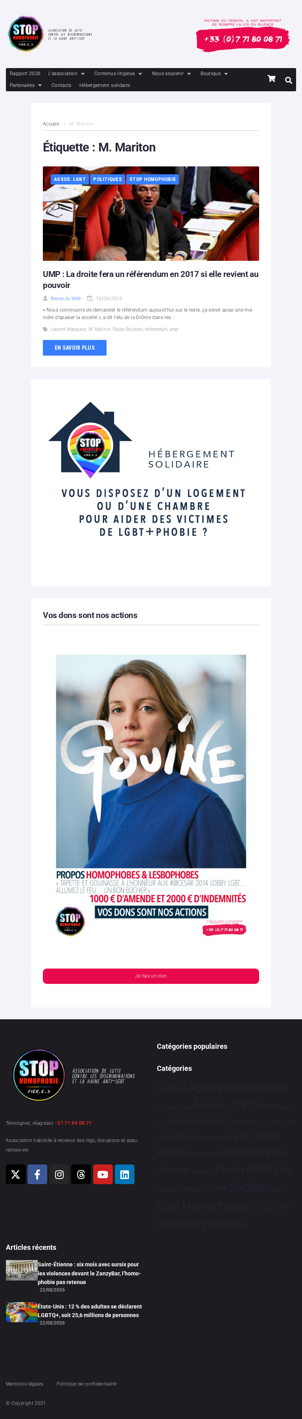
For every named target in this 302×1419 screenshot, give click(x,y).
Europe (176, 1137)
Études (237, 1224)
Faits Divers (254, 1136)
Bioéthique (273, 1106)
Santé (217, 1188)
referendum (156, 329)
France (172, 1152)
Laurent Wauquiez (69, 329)
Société (247, 1187)
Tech (254, 1208)
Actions (172, 1088)
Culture (237, 1121)
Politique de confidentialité (86, 1384)
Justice (173, 1169)
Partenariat (202, 1171)
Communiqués (197, 1121)
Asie (185, 1107)
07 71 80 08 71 (74, 1123)
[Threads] (81, 1174)
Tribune (269, 1208)
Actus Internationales (238, 1087)
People (230, 1169)
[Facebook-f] (37, 1174)
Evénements (209, 1137)
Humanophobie (252, 1153)
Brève (162, 1122)
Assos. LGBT (70, 179)
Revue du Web (66, 298)
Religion (192, 1189)
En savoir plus (75, 348)
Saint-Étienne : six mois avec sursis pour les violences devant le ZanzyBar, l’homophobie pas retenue (89, 1273)
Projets (167, 1189)
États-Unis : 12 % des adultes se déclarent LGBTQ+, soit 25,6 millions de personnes (90, 1310)
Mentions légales (25, 1384)
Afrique (167, 1107)
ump (173, 329)
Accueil (51, 124)
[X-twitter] (16, 1174)
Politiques (107, 179)
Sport (278, 1188)
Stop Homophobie (152, 179)
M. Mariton (99, 329)
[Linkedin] (124, 1174)
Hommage (203, 1154)
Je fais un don (151, 976)
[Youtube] (103, 1174)
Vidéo (213, 1223)
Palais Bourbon (127, 329)
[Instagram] (59, 1174)
